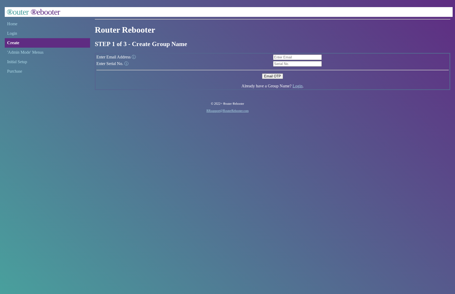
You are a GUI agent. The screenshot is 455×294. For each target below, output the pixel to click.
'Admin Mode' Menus (25, 52)
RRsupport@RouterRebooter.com (227, 111)
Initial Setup (17, 61)
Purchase (14, 71)
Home (12, 24)
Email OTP (272, 76)
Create (13, 43)
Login (12, 33)
